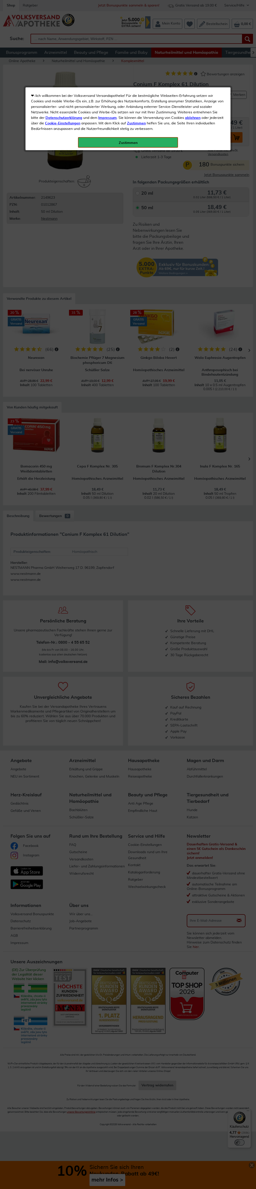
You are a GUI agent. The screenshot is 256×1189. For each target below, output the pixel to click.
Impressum (107, 118)
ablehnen (192, 118)
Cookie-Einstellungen (62, 123)
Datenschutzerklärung (64, 118)
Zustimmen (136, 123)
